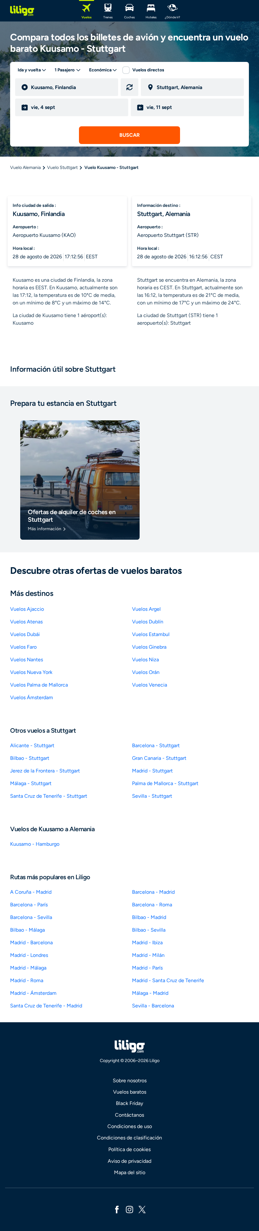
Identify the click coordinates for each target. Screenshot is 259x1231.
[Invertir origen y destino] (129, 87)
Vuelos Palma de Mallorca (39, 685)
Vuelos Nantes (26, 660)
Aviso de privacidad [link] (129, 1161)
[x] (142, 1209)
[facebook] (117, 1209)
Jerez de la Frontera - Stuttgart (45, 771)
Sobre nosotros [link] (130, 1081)
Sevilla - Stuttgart (152, 796)
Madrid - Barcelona (31, 943)
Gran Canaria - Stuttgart (159, 758)
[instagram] (129, 1209)
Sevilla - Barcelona (153, 1006)
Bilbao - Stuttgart (29, 758)
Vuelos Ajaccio (27, 609)
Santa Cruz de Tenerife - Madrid (46, 1006)
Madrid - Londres (29, 955)
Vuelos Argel (146, 609)
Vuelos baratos (129, 1092)
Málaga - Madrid (150, 993)
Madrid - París (147, 968)
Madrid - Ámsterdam (33, 993)
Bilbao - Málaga (27, 930)
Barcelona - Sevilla (31, 917)
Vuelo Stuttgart (62, 167)
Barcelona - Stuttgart (156, 745)
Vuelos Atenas (26, 622)
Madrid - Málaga (28, 968)
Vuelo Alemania (25, 167)
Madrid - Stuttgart (152, 771)
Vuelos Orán (146, 672)
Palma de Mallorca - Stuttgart (165, 783)
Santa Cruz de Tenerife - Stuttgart (48, 796)
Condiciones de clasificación (129, 1138)
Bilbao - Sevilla (149, 930)
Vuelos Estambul (151, 634)
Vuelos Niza (145, 660)
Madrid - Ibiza (147, 943)
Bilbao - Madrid (149, 917)
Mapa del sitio (129, 1172)
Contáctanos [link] (129, 1115)
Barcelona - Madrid (153, 892)
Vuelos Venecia (149, 685)
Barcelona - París (29, 905)
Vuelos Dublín (147, 622)
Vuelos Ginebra (149, 647)
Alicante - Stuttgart (32, 745)
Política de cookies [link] (129, 1149)
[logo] (22, 10)
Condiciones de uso (129, 1126)
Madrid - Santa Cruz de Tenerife (168, 980)
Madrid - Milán (148, 955)
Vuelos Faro (23, 647)
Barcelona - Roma (152, 905)
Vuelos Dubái (25, 634)
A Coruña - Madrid (30, 892)
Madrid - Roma (26, 980)
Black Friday (129, 1103)
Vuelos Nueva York (31, 672)
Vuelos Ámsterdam (31, 697)
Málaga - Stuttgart (30, 783)
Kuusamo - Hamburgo (34, 844)
